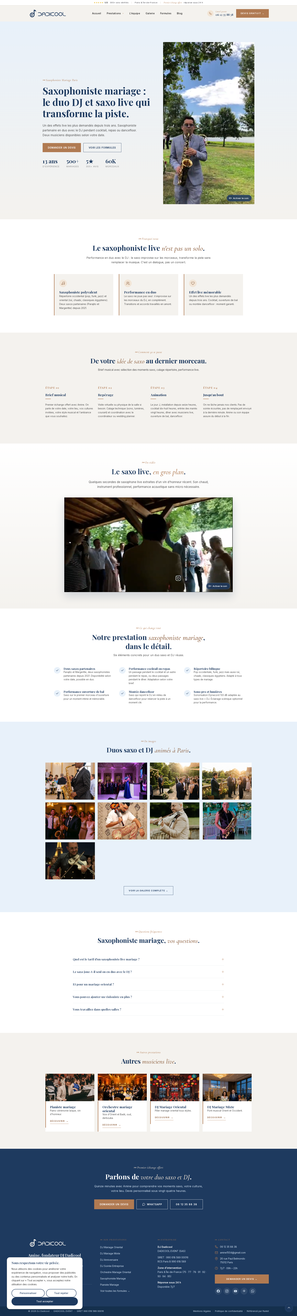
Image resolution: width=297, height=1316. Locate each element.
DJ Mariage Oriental (111, 1247)
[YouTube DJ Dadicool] (235, 1291)
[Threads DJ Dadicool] (244, 1291)
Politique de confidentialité (229, 1311)
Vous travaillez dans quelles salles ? (97, 1009)
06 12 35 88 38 (186, 1204)
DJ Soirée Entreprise (112, 1265)
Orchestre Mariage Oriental (115, 1272)
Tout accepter (44, 1301)
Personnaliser (28, 1293)
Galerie (150, 13)
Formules (165, 13)
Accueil (96, 13)
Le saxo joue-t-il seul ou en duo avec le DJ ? (102, 972)
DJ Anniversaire (109, 1259)
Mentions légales (202, 1311)
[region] (44, 1283)
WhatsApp (154, 1204)
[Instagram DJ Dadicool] (226, 1291)
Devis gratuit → (253, 13)
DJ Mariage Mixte (110, 1253)
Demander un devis (62, 147)
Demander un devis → (241, 1279)
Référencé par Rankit (258, 1311)
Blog (179, 13)
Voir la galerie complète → (148, 890)
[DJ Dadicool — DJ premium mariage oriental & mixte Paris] (47, 13)
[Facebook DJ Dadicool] (218, 1291)
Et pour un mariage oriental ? (93, 984)
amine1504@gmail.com (233, 1252)
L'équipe (134, 13)
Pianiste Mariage (109, 1284)
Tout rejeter (61, 1293)
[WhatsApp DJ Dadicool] (252, 1291)
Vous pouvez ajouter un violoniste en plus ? (102, 997)
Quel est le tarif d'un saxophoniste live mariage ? (106, 959)
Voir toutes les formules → (115, 1290)
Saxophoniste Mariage (113, 1278)
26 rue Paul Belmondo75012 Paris (232, 1260)
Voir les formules (102, 147)
